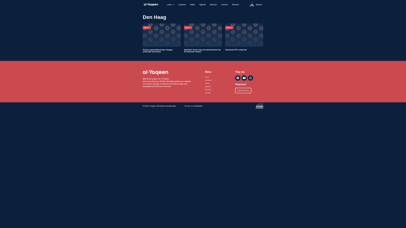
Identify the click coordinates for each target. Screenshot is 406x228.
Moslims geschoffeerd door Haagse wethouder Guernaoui (158, 51)
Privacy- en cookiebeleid (193, 106)
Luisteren (182, 4)
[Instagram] (250, 78)
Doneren (235, 4)
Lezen (169, 4)
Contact (224, 4)
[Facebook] (237, 78)
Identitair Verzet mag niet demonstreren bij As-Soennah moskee (202, 51)
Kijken (192, 4)
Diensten (213, 4)
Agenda (202, 4)
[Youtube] (244, 78)
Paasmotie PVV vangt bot (236, 50)
